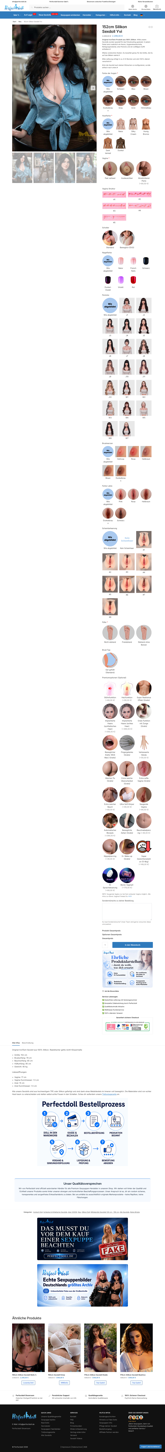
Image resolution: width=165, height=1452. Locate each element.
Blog (72, 1423)
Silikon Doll (86, 1212)
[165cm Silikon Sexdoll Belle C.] (28, 1347)
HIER (130, 896)
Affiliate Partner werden (109, 1432)
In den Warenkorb (132, 945)
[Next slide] (93, 88)
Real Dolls (45, 1423)
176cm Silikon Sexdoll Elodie (96, 1375)
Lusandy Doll (28, 1383)
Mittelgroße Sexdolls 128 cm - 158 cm (105, 1212)
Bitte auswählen (28, 1388)
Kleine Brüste (135, 1212)
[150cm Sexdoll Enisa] (64, 1347)
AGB (85, 1447)
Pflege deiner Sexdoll (108, 1426)
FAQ (71, 1420)
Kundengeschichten (107, 1416)
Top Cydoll (100, 1383)
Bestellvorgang (105, 1429)
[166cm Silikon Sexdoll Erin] (149, 27)
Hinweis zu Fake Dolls (108, 1420)
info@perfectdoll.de (19, 1)
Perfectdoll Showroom (21, 1428)
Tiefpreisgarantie (109, 1094)
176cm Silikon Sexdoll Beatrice (132, 1375)
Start (14, 21)
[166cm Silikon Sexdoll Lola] (152, 27)
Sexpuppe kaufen (48, 1420)
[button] (157, 8)
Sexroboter (45, 1426)
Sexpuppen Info (105, 1423)
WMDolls (64, 1383)
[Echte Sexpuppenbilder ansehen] (82, 1285)
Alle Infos (16, 1043)
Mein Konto (133, 9)
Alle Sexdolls (124, 1212)
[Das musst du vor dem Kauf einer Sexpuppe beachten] (82, 1239)
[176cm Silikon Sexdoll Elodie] (100, 1347)
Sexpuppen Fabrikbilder (50, 1429)
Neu (19, 21)
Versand (73, 1435)
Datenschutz (77, 1447)
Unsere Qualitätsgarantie (51, 1416)
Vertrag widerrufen (78, 1432)
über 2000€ (72, 1212)
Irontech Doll (38, 1212)
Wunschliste (145, 9)
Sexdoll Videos (76, 1438)
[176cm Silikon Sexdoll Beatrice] (136, 1347)
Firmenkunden (76, 1426)
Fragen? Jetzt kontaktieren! (150, 1446)
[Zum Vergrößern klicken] (54, 88)
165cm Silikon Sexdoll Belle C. (24, 1375)
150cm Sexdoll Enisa (56, 1375)
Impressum (66, 1447)
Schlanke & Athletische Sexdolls (55, 1212)
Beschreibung (27, 1043)
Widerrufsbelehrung (78, 1429)
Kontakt (73, 1416)
